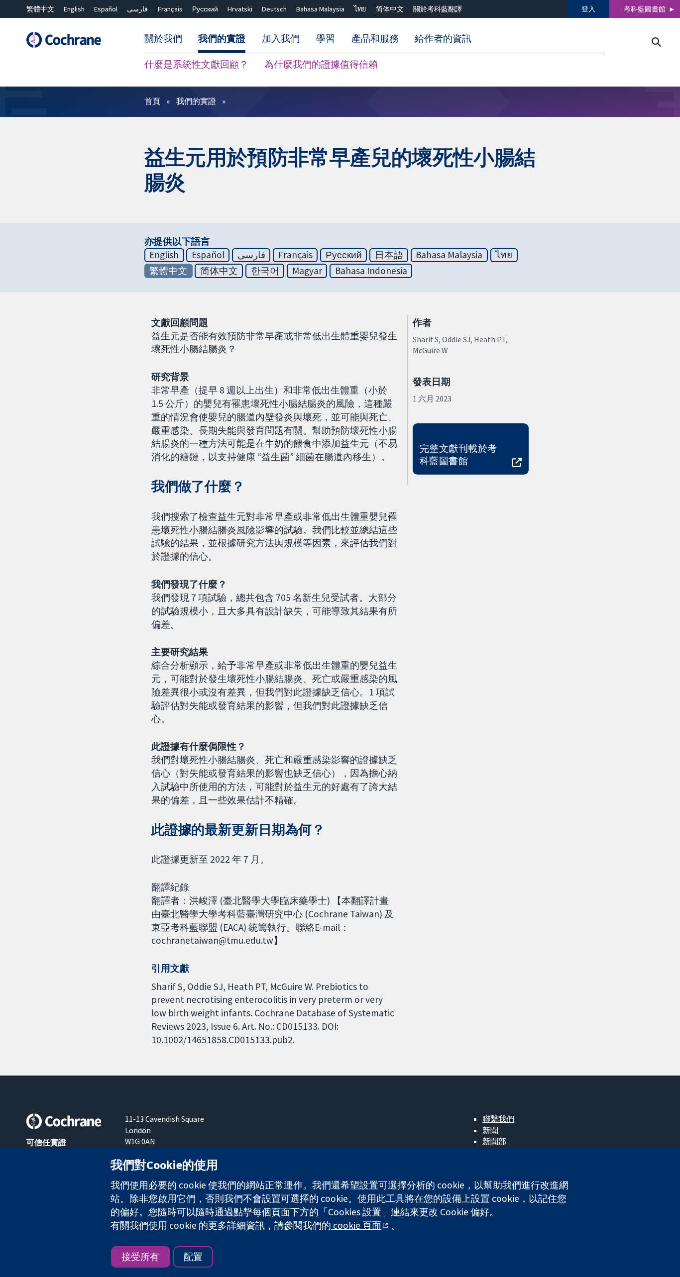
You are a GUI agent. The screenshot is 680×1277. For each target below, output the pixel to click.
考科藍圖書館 (645, 8)
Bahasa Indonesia (371, 271)
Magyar (307, 271)
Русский (205, 8)
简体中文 (390, 8)
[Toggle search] (656, 42)
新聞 (490, 1130)
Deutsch (274, 8)
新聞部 (494, 1141)
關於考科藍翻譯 (437, 8)
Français (170, 8)
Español (105, 8)
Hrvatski (239, 8)
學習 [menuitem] (325, 39)
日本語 (389, 255)
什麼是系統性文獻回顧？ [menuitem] (196, 65)
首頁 (152, 101)
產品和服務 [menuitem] (375, 39)
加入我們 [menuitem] (281, 39)
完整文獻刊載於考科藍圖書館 (458, 454)
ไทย (360, 8)
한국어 (265, 271)
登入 (588, 8)
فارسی (137, 8)
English (74, 8)
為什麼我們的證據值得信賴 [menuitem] (321, 65)
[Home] (68, 40)
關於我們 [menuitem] (163, 39)
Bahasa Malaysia (320, 8)
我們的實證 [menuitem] (221, 39)
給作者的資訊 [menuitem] (443, 39)
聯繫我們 (498, 1119)
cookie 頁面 (356, 1225)
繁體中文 (40, 8)
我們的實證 (196, 101)
